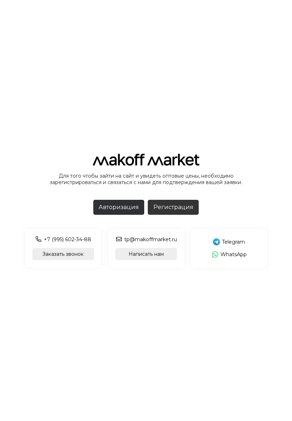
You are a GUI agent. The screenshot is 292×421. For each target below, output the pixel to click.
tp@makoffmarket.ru (150, 239)
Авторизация (119, 207)
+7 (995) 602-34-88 (67, 239)
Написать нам (146, 254)
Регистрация (173, 207)
